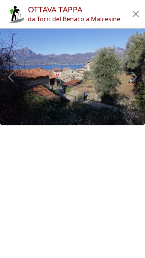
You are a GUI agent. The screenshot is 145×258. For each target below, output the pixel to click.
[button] (136, 14)
